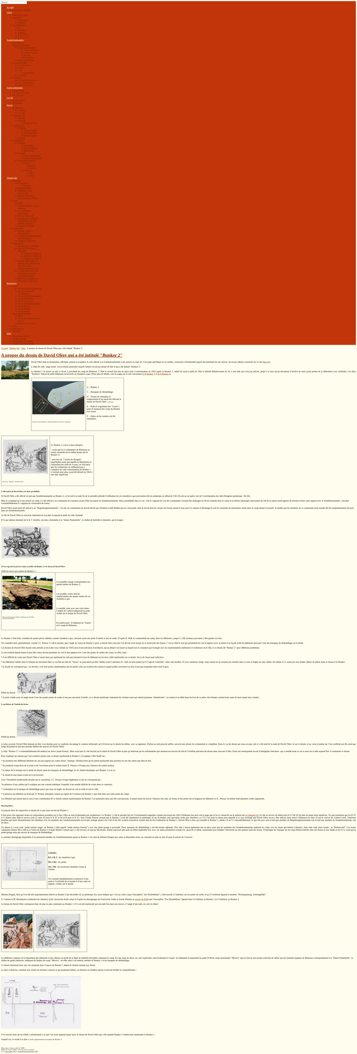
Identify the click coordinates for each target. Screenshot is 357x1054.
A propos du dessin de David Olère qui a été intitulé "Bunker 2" (62, 355)
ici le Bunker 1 (148, 374)
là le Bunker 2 (164, 374)
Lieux (23, 348)
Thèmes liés (14, 348)
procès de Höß (141, 899)
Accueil (4, 348)
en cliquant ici (251, 815)
